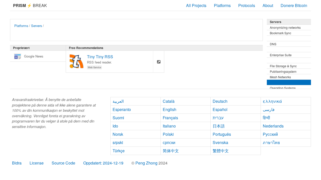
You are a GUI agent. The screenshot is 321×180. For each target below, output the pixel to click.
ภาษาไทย (271, 142)
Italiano (169, 126)
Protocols (246, 5)
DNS (273, 44)
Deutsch (220, 101)
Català (169, 101)
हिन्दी (266, 117)
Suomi (118, 117)
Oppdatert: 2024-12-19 (103, 163)
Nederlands (273, 126)
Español (220, 109)
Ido (115, 126)
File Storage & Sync (283, 66)
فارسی (269, 109)
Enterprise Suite (281, 55)
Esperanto (122, 109)
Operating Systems (283, 88)
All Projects (196, 5)
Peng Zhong (146, 163)
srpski (118, 142)
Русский (270, 134)
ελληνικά (272, 101)
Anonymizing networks (285, 27)
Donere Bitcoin (294, 5)
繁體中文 (221, 151)
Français (170, 117)
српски (169, 142)
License (37, 163)
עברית (218, 117)
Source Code (63, 163)
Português (222, 134)
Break (30, 5)
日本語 (219, 126)
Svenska (220, 142)
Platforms (222, 5)
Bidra (17, 163)
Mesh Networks (280, 77)
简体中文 (171, 151)
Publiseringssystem (283, 71)
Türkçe (119, 151)
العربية (118, 101)
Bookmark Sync (280, 33)
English (169, 109)
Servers (36, 25)
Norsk (118, 134)
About (268, 5)
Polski (168, 134)
